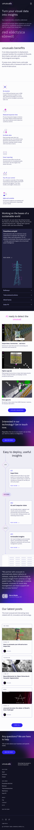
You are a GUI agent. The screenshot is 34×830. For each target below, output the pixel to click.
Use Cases (4, 781)
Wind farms (5, 791)
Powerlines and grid (7, 783)
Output (4, 777)
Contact (4, 802)
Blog (3, 805)
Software (4, 774)
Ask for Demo (5, 809)
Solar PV (4, 793)
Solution (4, 769)
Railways (4, 786)
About (3, 797)
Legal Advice (5, 823)
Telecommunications (7, 788)
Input (3, 772)
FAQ (3, 800)
